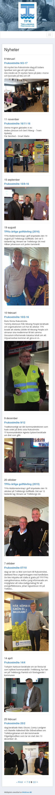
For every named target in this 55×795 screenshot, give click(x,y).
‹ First (19, 782)
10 (34, 782)
